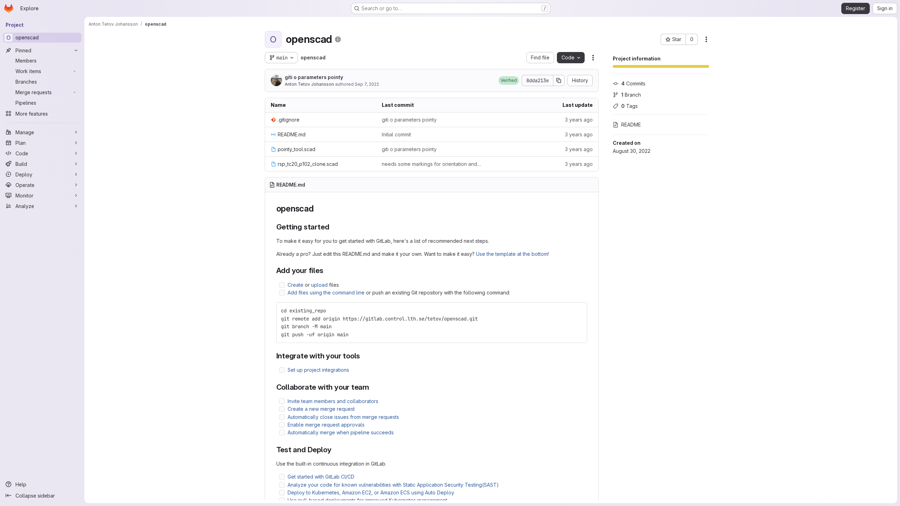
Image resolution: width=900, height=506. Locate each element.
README (631, 125)
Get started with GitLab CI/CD (321, 477)
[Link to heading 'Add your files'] (327, 270)
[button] (509, 80)
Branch (631, 95)
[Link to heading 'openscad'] (318, 208)
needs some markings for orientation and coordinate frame (432, 164)
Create (295, 285)
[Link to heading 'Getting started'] (333, 226)
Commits (633, 83)
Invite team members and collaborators (333, 401)
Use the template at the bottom (512, 254)
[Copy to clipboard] (578, 310)
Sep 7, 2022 (367, 84)
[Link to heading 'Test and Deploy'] (335, 449)
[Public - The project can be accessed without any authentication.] (338, 39)
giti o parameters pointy (314, 77)
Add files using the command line (326, 293)
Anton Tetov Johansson (309, 84)
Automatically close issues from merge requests (343, 417)
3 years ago (579, 120)
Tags (629, 106)
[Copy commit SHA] (559, 80)
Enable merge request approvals (326, 425)
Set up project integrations (318, 370)
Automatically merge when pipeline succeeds (341, 432)
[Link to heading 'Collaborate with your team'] (373, 387)
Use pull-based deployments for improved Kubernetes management (367, 500)
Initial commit (396, 134)
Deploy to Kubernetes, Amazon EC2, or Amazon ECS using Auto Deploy (371, 492)
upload (319, 285)
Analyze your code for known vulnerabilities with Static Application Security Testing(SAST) (393, 485)
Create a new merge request (321, 409)
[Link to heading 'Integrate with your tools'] (364, 355)
